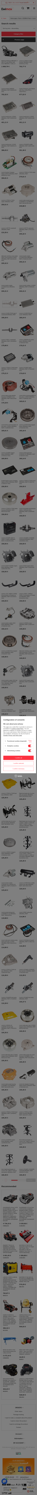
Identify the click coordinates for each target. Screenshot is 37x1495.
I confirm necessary (18, 768)
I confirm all (18, 758)
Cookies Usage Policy (17, 728)
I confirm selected (18, 763)
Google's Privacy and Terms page (12, 735)
